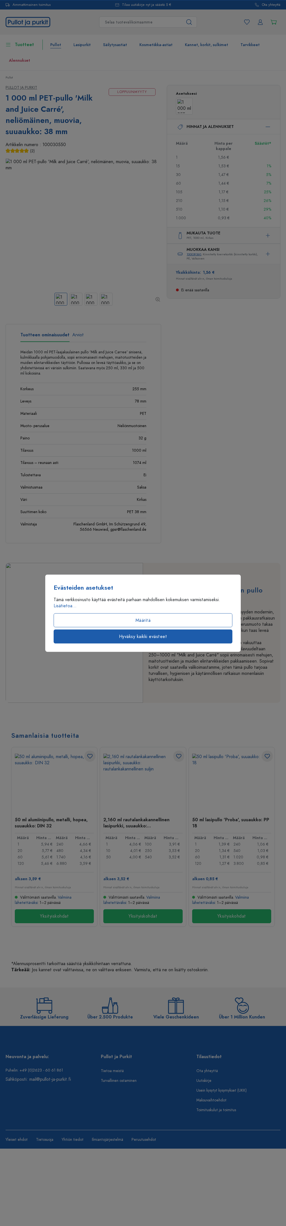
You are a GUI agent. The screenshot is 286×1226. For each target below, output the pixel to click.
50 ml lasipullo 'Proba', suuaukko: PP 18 (230, 823)
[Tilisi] (260, 22)
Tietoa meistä (112, 1070)
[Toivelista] (247, 22)
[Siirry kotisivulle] (28, 22)
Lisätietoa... (65, 606)
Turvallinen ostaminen (119, 1080)
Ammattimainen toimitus (32, 5)
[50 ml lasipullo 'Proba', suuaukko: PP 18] (231, 782)
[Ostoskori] (273, 22)
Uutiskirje (203, 1080)
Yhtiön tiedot (73, 1139)
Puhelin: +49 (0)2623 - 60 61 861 (34, 1070)
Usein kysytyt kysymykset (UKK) (221, 1090)
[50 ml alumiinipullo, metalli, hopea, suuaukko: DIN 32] (54, 782)
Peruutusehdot (144, 1139)
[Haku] (189, 22)
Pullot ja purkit (21, 87)
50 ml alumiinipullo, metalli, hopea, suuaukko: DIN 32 (51, 823)
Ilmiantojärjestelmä (107, 1139)
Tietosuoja (44, 1139)
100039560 (194, 254)
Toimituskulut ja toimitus (216, 1110)
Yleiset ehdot (17, 1139)
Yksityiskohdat (54, 916)
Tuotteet (24, 45)
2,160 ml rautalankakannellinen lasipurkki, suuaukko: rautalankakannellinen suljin (136, 823)
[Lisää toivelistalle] (90, 756)
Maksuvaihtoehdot (211, 1100)
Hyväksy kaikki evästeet (143, 636)
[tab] (45, 337)
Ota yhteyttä (271, 5)
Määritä (143, 620)
